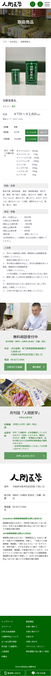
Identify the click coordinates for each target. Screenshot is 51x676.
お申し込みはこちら (25, 455)
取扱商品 (14, 41)
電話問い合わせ (14, 673)
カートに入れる (31, 132)
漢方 (14, 106)
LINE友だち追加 (14, 366)
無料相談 (37, 366)
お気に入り (43, 132)
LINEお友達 (40, 673)
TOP (5, 41)
